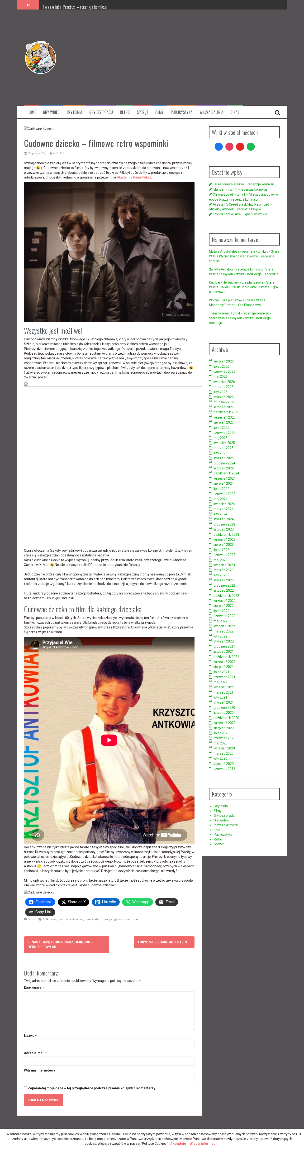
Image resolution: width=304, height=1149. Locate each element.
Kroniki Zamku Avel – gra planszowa (240, 214)
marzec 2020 (223, 753)
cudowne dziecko (70, 919)
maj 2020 (221, 743)
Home (32, 112)
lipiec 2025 (221, 428)
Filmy (159, 112)
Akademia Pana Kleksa (134, 177)
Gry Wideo (51, 112)
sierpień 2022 (224, 606)
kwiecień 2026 (224, 382)
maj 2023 (221, 560)
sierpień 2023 (224, 544)
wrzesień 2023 (225, 539)
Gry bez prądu (101, 112)
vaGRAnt (58, 153)
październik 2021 (226, 657)
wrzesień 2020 (225, 723)
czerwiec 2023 (224, 555)
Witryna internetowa (39, 1070)
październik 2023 (226, 534)
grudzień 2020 (224, 708)
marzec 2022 (223, 631)
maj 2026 (221, 376)
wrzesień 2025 (225, 417)
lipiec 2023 (221, 550)
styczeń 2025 (224, 458)
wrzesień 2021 (225, 662)
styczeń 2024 (224, 519)
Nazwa (30, 1036)
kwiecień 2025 (224, 443)
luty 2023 (220, 575)
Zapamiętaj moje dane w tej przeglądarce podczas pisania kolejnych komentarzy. (92, 1088)
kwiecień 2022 (224, 626)
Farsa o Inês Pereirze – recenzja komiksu (75, 7)
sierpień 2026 (224, 361)
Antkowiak (49, 919)
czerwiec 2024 (224, 494)
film (105, 919)
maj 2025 (221, 438)
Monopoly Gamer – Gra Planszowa (235, 305)
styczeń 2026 (224, 397)
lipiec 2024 (221, 489)
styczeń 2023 (224, 580)
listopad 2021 (224, 651)
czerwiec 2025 (224, 432)
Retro (125, 112)
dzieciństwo (93, 919)
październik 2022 (226, 596)
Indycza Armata (226, 825)
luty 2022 (220, 636)
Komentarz (34, 988)
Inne (217, 830)
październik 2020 (226, 718)
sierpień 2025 (224, 422)
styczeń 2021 (224, 702)
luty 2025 (220, 453)
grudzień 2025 (224, 402)
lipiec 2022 (221, 611)
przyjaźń (115, 919)
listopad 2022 (224, 590)
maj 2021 (221, 682)
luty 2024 (220, 514)
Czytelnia (74, 112)
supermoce (130, 919)
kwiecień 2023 (224, 565)
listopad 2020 (224, 713)
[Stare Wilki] (40, 57)
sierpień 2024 (224, 483)
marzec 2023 (223, 570)
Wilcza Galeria (211, 112)
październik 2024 (226, 473)
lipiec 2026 (221, 366)
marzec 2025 (223, 448)
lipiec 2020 (221, 733)
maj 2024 (221, 499)
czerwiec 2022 (224, 616)
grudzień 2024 (224, 463)
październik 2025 (226, 412)
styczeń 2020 (224, 764)
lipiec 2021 (221, 672)
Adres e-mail (35, 1053)
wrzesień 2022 (225, 601)
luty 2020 (220, 758)
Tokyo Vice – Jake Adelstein (164, 942)
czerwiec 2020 (224, 738)
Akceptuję (178, 1143)
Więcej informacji (203, 1143)
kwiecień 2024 (224, 504)
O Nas (234, 112)
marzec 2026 (223, 387)
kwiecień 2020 (224, 748)
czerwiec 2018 (224, 769)
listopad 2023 (224, 529)
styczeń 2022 (224, 641)
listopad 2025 (224, 407)
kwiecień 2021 (224, 687)
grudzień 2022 (224, 585)
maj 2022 (221, 621)
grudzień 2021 (224, 646)
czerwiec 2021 (224, 677)
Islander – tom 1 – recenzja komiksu (240, 189)
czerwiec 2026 (224, 371)
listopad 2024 (224, 468)
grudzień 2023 (224, 524)
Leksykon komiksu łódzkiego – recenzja (248, 274)
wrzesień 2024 (225, 478)
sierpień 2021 (224, 667)
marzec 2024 (223, 509)
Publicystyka (181, 112)
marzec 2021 (223, 692)
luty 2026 (220, 392)
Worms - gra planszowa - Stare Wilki (236, 300)
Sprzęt (142, 112)
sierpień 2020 (224, 728)
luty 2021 (220, 697)
